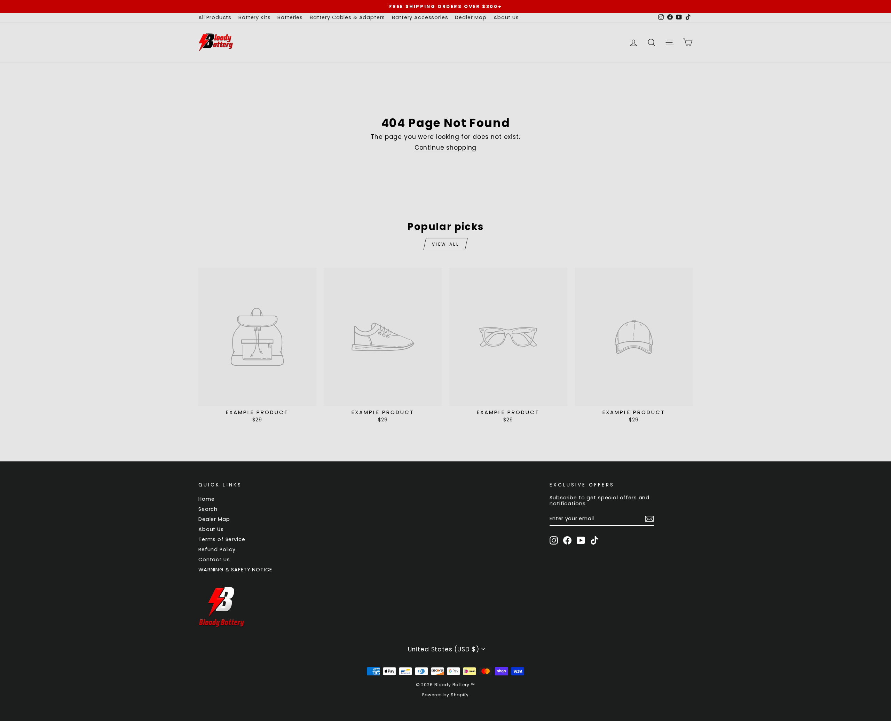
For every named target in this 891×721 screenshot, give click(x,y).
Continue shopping (445, 147)
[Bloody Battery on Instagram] (554, 540)
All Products (214, 17)
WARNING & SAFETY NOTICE (235, 569)
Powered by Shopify (445, 695)
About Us (506, 17)
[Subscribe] (649, 519)
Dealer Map (471, 17)
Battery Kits (254, 17)
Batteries (290, 17)
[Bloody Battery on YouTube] (581, 540)
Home (206, 499)
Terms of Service (221, 539)
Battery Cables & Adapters (347, 17)
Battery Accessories (420, 17)
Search (208, 509)
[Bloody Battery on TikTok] (594, 540)
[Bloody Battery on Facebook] (567, 540)
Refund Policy (217, 549)
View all (445, 244)
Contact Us (214, 559)
